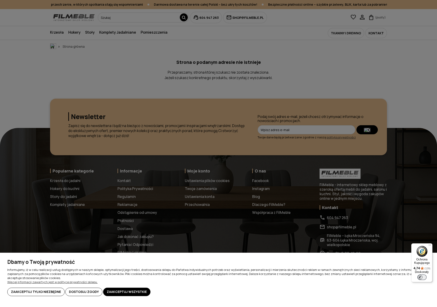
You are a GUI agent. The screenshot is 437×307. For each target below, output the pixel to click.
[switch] (422, 277)
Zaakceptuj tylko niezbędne (36, 292)
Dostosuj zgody (84, 292)
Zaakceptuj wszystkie (127, 292)
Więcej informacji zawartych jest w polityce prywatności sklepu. (52, 282)
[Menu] (429, 246)
